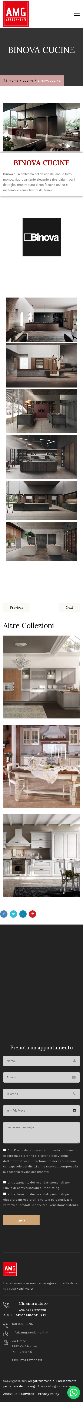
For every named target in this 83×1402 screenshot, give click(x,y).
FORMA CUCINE (32, 828)
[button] (73, 1392)
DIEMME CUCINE (33, 649)
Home (13, 80)
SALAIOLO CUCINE (35, 739)
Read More (22, 705)
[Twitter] (13, 914)
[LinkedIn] (23, 914)
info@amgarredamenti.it (30, 1332)
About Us (10, 1394)
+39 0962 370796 (32, 1310)
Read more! (25, 1288)
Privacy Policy (48, 1394)
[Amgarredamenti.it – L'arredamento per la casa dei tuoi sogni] (16, 14)
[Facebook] (4, 914)
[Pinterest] (32, 914)
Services (27, 1394)
